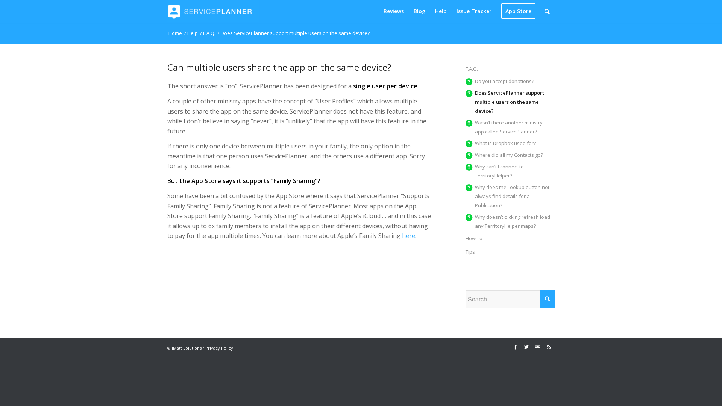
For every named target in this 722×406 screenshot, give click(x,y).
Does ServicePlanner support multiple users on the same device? (509, 101)
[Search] (547, 11)
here (408, 236)
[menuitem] (394, 11)
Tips (470, 251)
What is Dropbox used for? (505, 143)
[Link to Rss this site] (549, 347)
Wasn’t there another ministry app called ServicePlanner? (509, 127)
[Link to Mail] (537, 347)
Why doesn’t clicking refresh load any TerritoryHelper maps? (512, 221)
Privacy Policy (219, 348)
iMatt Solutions (187, 348)
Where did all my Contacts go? (509, 154)
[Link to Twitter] (526, 347)
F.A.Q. (472, 68)
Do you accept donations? (504, 81)
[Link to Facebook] (515, 347)
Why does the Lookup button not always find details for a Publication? (512, 196)
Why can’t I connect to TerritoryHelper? (499, 171)
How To (474, 238)
